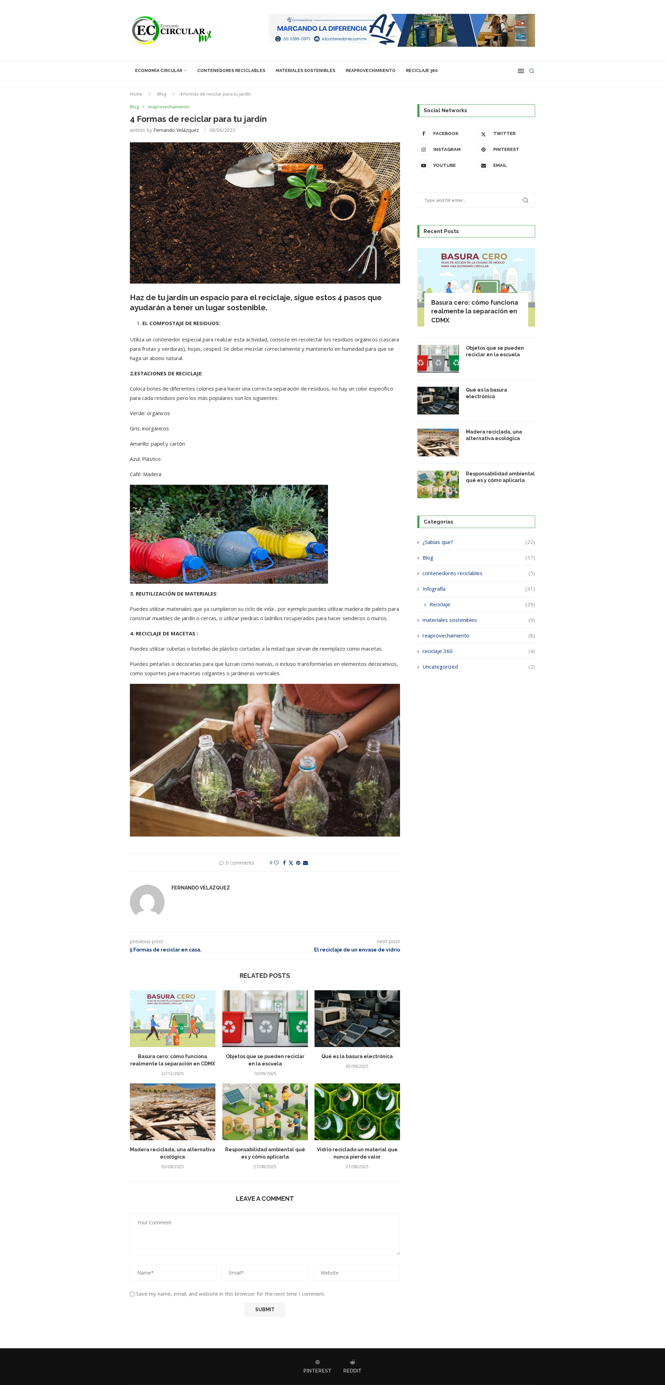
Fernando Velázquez (176, 130)
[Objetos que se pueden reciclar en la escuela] (265, 1018)
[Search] (531, 71)
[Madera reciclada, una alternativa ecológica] (172, 1111)
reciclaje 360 (422, 70)
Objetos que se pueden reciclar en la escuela (495, 351)
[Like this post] (276, 862)
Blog (161, 94)
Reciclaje (482, 604)
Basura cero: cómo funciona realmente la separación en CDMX (474, 311)
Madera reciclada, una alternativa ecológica (494, 435)
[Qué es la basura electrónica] (357, 1018)
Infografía (479, 588)
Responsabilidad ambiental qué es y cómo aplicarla (500, 477)
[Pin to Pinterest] (298, 862)
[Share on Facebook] (284, 862)
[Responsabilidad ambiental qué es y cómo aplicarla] (265, 1111)
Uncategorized (479, 666)
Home (136, 94)
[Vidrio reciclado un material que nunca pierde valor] (357, 1111)
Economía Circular (158, 70)
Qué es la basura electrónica (357, 1057)
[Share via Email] (305, 862)
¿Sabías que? (479, 541)
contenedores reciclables (231, 70)
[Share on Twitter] (291, 862)
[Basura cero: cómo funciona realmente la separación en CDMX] (172, 1018)
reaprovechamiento (371, 70)
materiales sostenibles (305, 70)
